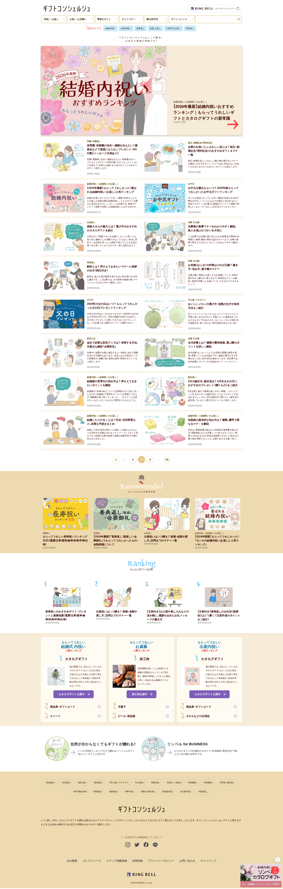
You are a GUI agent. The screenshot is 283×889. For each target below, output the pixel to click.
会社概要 (72, 860)
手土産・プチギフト (120, 782)
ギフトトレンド (179, 19)
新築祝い (99, 782)
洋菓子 (122, 706)
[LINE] (155, 845)
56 (167, 459)
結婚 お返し (155, 28)
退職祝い (98, 791)
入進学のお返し (173, 28)
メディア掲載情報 (116, 860)
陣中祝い (130, 791)
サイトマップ (208, 860)
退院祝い (156, 782)
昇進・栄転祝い (228, 782)
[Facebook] (146, 845)
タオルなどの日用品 (198, 716)
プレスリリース (92, 860)
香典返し (140, 28)
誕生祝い (83, 782)
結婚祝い (51, 782)
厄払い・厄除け (175, 782)
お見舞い (140, 782)
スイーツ (55, 716)
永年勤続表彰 (80, 791)
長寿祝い (190, 28)
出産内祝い (126, 28)
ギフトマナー (129, 19)
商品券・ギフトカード (62, 706)
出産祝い (67, 782)
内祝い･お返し (51, 19)
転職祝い (209, 782)
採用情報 (137, 860)
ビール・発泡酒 (126, 716)
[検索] (238, 19)
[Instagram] (127, 845)
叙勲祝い (114, 791)
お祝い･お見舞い (78, 19)
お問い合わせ (187, 860)
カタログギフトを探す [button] (72, 694)
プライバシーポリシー (161, 860)
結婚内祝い (110, 28)
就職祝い (193, 782)
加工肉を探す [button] (140, 694)
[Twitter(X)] (137, 845)
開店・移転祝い (149, 791)
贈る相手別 (152, 19)
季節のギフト (104, 19)
